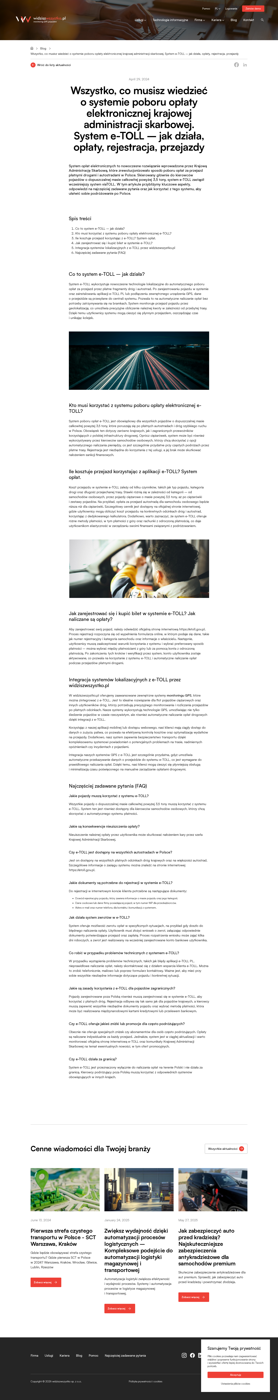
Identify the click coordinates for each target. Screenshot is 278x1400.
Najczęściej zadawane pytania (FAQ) (100, 253)
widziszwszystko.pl (86, 695)
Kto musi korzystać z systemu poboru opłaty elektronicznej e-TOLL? (123, 233)
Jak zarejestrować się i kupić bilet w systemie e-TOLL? (114, 243)
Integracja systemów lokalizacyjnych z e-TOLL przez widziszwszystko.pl (125, 248)
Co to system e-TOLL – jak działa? (100, 228)
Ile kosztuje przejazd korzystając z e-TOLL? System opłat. (115, 238)
